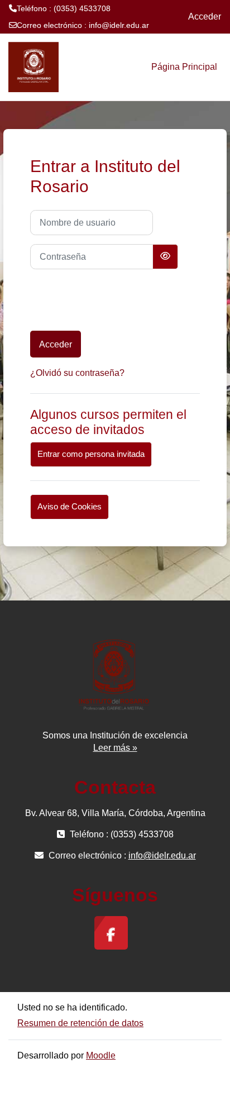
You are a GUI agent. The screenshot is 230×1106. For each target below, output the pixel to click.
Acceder (204, 16)
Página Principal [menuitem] (184, 66)
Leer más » (115, 747)
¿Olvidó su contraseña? (77, 373)
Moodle (101, 1055)
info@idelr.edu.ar (119, 25)
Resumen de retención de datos (80, 1023)
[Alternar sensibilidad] (165, 256)
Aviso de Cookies (69, 506)
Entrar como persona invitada (91, 454)
